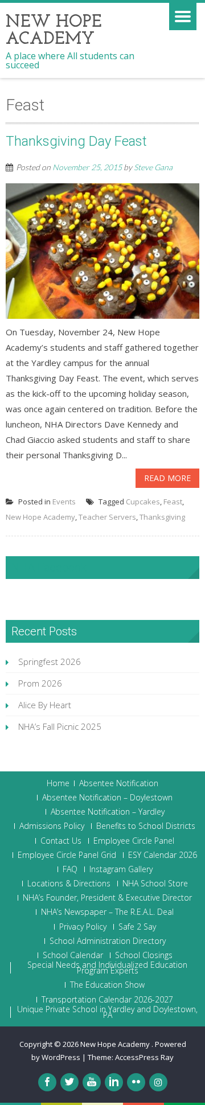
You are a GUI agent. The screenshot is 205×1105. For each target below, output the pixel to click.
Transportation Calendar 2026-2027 (107, 1000)
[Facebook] (47, 1082)
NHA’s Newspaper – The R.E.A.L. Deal (107, 912)
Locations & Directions (68, 883)
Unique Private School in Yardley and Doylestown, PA (107, 1012)
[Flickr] (136, 1082)
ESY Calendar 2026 (162, 855)
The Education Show (107, 985)
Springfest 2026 (49, 661)
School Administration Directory (108, 941)
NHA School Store (155, 883)
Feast (172, 501)
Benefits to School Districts (145, 826)
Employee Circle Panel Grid (67, 855)
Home (58, 783)
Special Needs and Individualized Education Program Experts (107, 967)
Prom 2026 (40, 683)
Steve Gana (153, 167)
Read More (167, 478)
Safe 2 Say (137, 927)
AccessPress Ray (144, 1057)
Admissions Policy (51, 826)
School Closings (144, 955)
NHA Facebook (49, 567)
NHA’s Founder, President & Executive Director (107, 898)
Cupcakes (143, 501)
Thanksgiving (162, 517)
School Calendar (73, 955)
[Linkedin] (114, 1082)
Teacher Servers (107, 517)
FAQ (70, 869)
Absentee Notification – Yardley (108, 812)
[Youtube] (92, 1082)
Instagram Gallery (121, 869)
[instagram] (158, 1082)
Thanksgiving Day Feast (76, 141)
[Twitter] (69, 1082)
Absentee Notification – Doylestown (107, 797)
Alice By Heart (44, 704)
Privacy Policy (82, 927)
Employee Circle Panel (133, 841)
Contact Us (60, 841)
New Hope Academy (40, 517)
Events (64, 501)
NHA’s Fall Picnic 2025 (59, 726)
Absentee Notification (118, 783)
